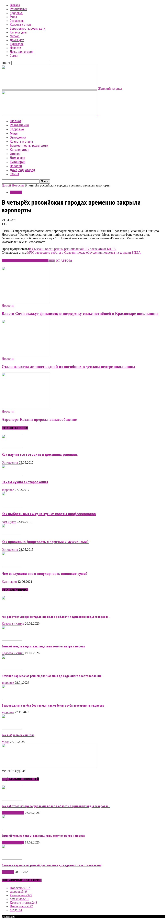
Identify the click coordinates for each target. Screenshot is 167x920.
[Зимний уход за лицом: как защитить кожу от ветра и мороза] (12, 639)
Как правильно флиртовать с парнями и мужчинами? (45, 542)
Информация (21, 906)
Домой (6, 185)
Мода (13, 17)
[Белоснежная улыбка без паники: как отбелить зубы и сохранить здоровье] (12, 698)
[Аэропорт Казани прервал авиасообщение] (26, 408)
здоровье (8, 490)
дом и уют (9, 522)
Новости (15, 48)
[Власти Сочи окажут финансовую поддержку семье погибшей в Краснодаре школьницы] (26, 302)
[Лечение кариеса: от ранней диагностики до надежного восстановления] (12, 669)
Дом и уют (17, 40)
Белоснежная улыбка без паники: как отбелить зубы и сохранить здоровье (53, 705)
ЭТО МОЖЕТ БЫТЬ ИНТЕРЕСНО (25, 260)
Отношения (17, 21)
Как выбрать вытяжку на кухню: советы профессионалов (49, 514)
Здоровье (16, 13)
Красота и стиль (20, 25)
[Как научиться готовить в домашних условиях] (12, 446)
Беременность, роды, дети (27, 28)
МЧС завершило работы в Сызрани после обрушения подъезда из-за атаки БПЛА (84, 252)
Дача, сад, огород (21, 52)
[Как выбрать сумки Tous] (12, 728)
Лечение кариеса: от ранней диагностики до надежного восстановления (51, 676)
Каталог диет (18, 32)
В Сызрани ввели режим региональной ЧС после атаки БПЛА (72, 249)
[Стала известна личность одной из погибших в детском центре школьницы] (26, 355)
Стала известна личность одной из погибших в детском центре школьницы (68, 366)
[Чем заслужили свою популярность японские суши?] (12, 565)
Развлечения (18, 9)
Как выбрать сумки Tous (18, 735)
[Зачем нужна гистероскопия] (12, 474)
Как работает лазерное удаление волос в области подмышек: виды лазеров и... (56, 617)
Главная (15, 5)
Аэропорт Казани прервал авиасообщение (39, 419)
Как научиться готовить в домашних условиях (40, 454)
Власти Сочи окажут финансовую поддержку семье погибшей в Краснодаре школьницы (80, 313)
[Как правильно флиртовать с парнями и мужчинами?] (12, 534)
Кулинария (16, 44)
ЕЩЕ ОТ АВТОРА (60, 260)
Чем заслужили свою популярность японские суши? (45, 574)
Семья (14, 56)
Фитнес (15, 36)
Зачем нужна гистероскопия (25, 482)
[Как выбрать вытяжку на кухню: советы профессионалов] (12, 506)
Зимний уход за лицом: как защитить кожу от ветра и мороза (43, 646)
